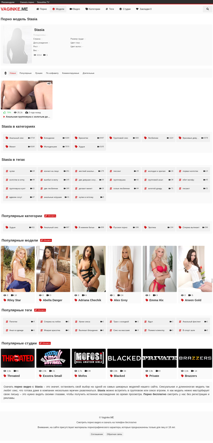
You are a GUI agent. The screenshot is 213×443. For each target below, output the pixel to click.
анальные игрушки (56, 197)
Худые (91, 146)
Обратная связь (114, 434)
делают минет (91, 188)
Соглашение (97, 434)
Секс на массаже (126, 330)
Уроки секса (91, 321)
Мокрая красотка (56, 330)
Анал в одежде (22, 330)
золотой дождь (160, 188)
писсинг (126, 171)
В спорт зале (195, 330)
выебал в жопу (56, 180)
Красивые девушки (195, 138)
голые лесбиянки (126, 188)
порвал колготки (195, 171)
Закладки (146, 9)
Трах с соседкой (126, 321)
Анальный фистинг (195, 321)
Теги (111, 9)
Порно (43, 9)
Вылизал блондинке (91, 330)
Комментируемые (70, 73)
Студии (127, 9)
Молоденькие (56, 146)
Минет (22, 146)
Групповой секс (126, 138)
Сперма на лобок (56, 321)
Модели (60, 9)
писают (195, 188)
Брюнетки (91, 138)
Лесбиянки (160, 138)
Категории (94, 9)
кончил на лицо (56, 171)
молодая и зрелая (160, 171)
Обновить (51, 216)
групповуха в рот (22, 188)
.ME (14, 9)
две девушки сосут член (91, 180)
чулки (22, 171)
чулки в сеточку (91, 197)
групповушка (126, 180)
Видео (76, 9)
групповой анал (160, 180)
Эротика (160, 227)
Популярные (26, 73)
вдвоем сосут (22, 197)
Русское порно (126, 227)
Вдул (160, 321)
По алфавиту (52, 73)
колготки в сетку (22, 180)
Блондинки (56, 138)
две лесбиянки (56, 188)
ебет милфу (195, 180)
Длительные (88, 73)
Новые (13, 73)
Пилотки (22, 321)
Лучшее (38, 73)
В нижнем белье (91, 227)
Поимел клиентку (160, 330)
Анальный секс (22, 138)
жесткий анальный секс (91, 171)
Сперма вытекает (195, 227)
